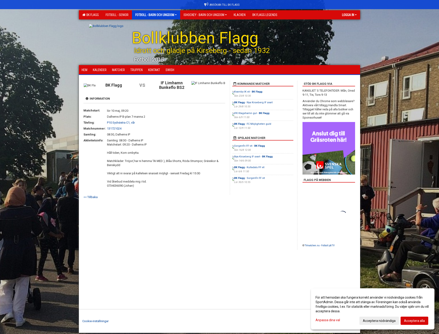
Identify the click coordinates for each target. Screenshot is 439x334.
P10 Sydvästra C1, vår (121, 122)
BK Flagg (92, 15)
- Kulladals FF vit (249, 167)
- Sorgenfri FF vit (249, 178)
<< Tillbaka (90, 197)
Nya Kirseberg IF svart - (253, 156)
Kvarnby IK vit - (248, 91)
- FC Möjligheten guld (252, 123)
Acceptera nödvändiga (379, 321)
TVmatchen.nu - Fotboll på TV (320, 245)
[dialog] (372, 308)
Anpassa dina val (328, 320)
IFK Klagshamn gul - (251, 113)
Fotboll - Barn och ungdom (154, 15)
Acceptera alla (414, 321)
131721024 (114, 128)
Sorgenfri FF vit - (249, 145)
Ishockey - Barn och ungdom (204, 15)
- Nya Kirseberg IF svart (253, 102)
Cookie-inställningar (95, 321)
